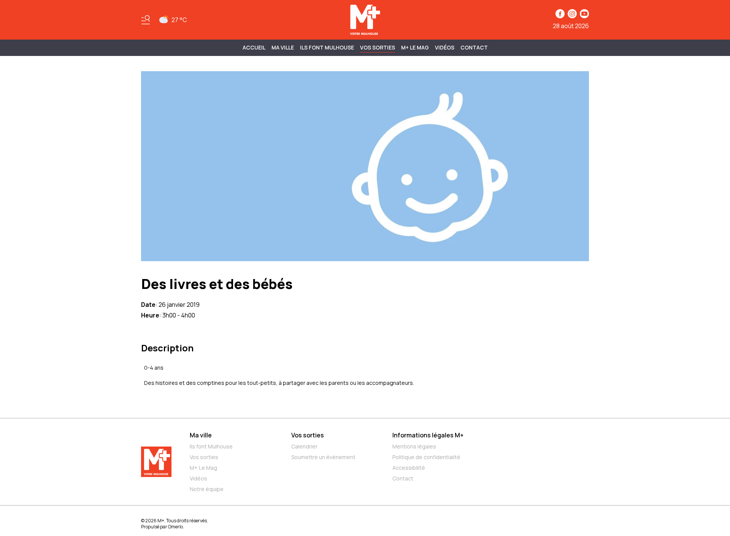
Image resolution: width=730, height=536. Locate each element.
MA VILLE (282, 47)
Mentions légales (414, 446)
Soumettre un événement (323, 457)
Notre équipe (207, 489)
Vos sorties (377, 47)
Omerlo (175, 526)
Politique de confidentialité (426, 457)
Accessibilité (408, 467)
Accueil (254, 47)
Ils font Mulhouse (211, 446)
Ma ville (201, 435)
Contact (474, 47)
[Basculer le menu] (145, 19)
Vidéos (444, 47)
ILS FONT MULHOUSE (327, 47)
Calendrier (304, 446)
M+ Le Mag (415, 47)
